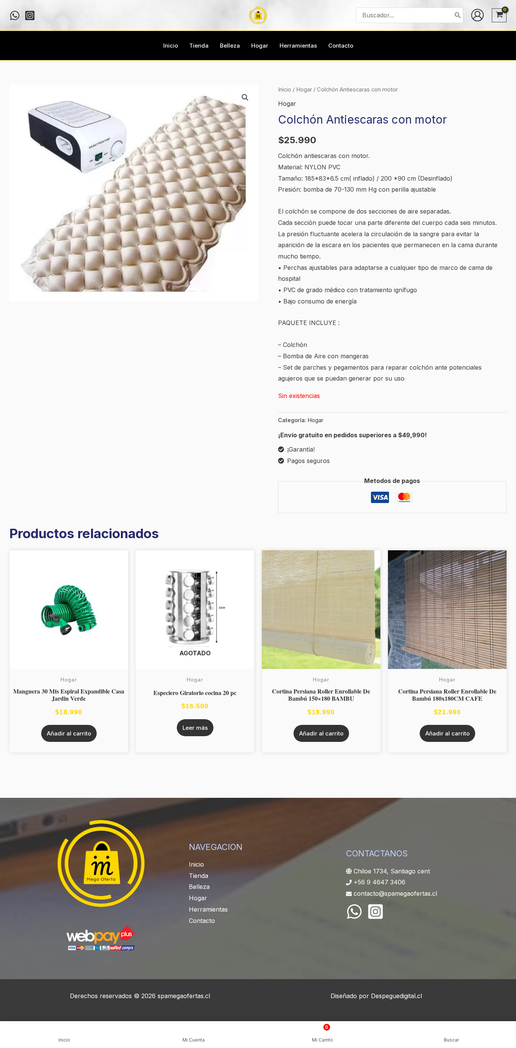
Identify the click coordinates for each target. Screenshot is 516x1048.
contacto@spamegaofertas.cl (395, 893)
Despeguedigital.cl (396, 996)
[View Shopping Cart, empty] (499, 15)
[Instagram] (30, 15)
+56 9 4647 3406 (379, 882)
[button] (245, 97)
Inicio (284, 89)
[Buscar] (458, 15)
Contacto (202, 920)
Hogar (304, 89)
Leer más (195, 727)
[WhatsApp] (354, 911)
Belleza (199, 886)
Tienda (198, 875)
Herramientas (208, 909)
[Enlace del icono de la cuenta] (477, 15)
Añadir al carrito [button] (69, 733)
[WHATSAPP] (14, 15)
